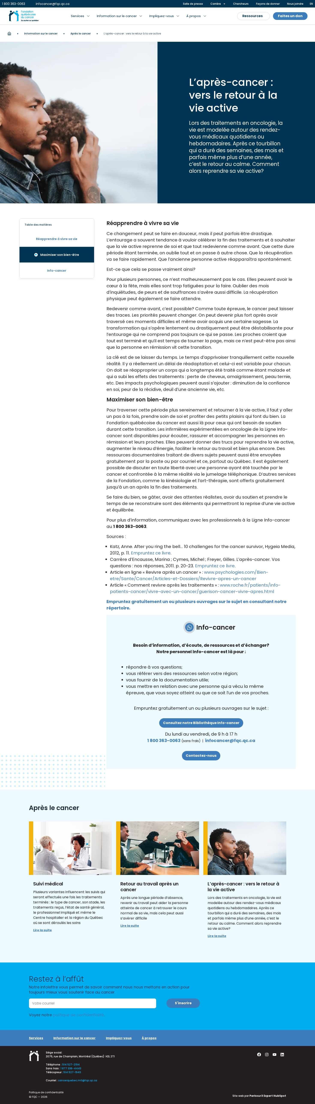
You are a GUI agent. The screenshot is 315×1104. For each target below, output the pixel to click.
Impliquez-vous (119, 1038)
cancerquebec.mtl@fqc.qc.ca (77, 1080)
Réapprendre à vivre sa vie (56, 239)
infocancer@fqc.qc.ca (230, 740)
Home (9, 33)
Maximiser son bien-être (59, 255)
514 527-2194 (71, 1064)
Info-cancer (56, 270)
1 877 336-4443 (71, 1068)
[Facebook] (259, 1054)
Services (36, 1038)
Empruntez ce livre (151, 553)
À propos (149, 1038)
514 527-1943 (72, 1072)
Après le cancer (80, 33)
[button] (80, 16)
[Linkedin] (282, 1054)
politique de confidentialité (78, 1015)
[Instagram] (267, 1054)
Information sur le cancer (40, 33)
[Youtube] (274, 1054)
